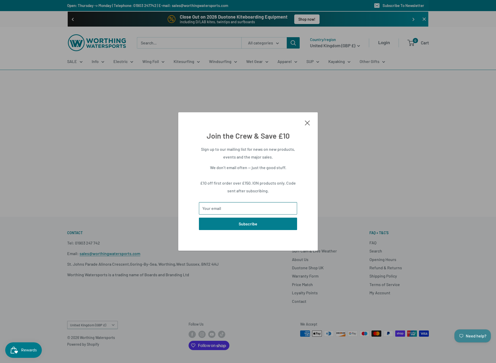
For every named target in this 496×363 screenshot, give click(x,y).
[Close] (307, 122)
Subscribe (248, 223)
